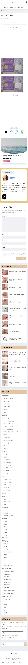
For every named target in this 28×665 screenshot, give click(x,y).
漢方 (5, 607)
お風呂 (5, 457)
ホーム (6, 7)
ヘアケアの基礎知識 (8, 440)
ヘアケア (4, 434)
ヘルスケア (5, 451)
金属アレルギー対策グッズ (10, 593)
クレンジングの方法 (8, 426)
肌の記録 (4, 518)
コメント (5, 216)
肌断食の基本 (7, 584)
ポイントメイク (7, 484)
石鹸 (5, 504)
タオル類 (6, 549)
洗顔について (7, 501)
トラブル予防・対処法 (9, 571)
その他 (5, 546)
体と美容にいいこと (8, 467)
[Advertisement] (14, 43)
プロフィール (13, 7)
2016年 (5, 526)
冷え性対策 (6, 470)
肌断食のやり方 (7, 582)
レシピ (5, 601)
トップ (25, 663)
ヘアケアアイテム (8, 437)
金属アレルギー (6, 587)
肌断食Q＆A (5, 537)
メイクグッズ (7, 487)
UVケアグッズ (7, 510)
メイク (4, 476)
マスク (5, 554)
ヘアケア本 (6, 401)
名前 (3, 234)
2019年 (5, 535)
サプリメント (7, 599)
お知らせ (4, 415)
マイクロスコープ (6, 473)
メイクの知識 (7, 490)
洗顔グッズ (6, 499)
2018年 (5, 532)
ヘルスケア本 (7, 404)
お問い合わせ (21, 7)
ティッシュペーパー (8, 552)
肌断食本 (6, 409)
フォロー (19, 663)
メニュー (8, 663)
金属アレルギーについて (10, 590)
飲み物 (5, 612)
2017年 (5, 529)
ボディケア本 (7, 406)
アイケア (6, 543)
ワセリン (6, 557)
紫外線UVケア (6, 507)
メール (4, 240)
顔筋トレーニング (8, 565)
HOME (14, 654)
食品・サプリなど (6, 596)
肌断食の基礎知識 (6, 568)
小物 (5, 560)
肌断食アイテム (6, 541)
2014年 (5, 521)
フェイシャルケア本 (8, 398)
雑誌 (5, 412)
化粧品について (7, 574)
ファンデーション (8, 479)
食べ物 (5, 610)
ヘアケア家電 (7, 443)
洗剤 (5, 562)
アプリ (5, 454)
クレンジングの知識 (8, 429)
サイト (3, 247)
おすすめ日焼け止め (8, 515)
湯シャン (6, 445)
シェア (14, 663)
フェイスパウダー (8, 482)
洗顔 (3, 496)
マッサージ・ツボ (8, 465)
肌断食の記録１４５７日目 (7, 635)
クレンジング (5, 418)
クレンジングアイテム (9, 421)
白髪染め (6, 448)
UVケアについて (8, 513)
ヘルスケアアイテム (8, 462)
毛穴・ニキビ (7, 576)
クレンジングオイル (8, 423)
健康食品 (6, 604)
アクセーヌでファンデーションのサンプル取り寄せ (12, 622)
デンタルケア (7, 459)
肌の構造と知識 (7, 579)
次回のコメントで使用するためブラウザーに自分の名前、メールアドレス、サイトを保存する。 (15, 254)
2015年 (5, 524)
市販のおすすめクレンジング (11, 431)
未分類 (4, 493)
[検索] (25, 644)
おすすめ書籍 (5, 395)
